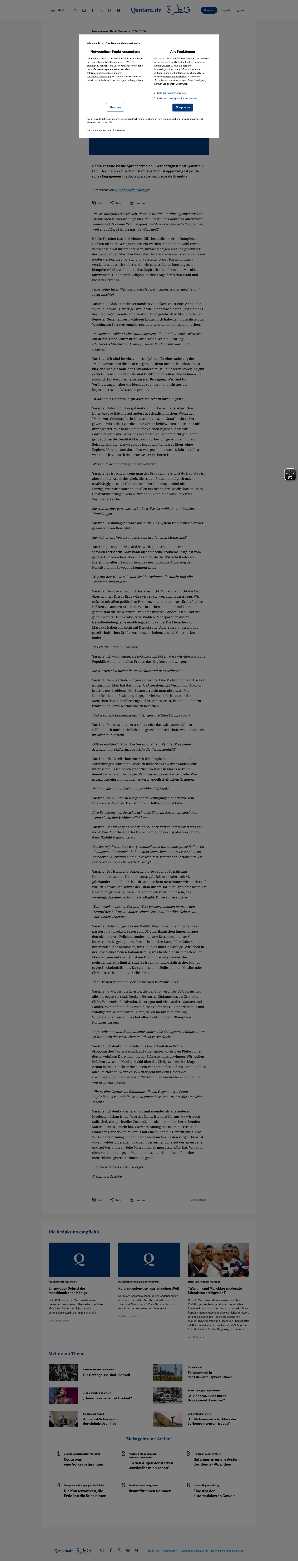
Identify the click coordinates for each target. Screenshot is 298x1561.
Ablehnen (115, 107)
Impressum (119, 129)
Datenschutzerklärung (99, 76)
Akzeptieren (183, 107)
